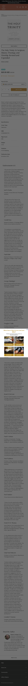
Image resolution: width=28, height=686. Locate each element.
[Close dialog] (27, 329)
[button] (9, 341)
